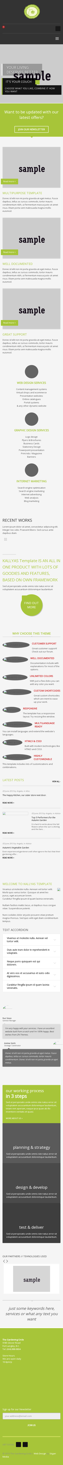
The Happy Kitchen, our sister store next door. (24, 795)
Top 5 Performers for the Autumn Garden (43, 819)
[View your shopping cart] (5, 29)
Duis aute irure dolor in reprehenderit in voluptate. (28, 951)
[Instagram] (25, 1444)
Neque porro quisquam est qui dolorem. (23, 963)
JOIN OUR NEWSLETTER (31, 129)
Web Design (40, 1453)
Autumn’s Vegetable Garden (16, 847)
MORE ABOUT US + (14, 1118)
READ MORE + (8, 803)
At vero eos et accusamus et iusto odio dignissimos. (28, 974)
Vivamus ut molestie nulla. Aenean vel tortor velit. (27, 939)
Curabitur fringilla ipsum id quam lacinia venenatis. (28, 986)
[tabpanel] (31, 73)
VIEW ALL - (56, 781)
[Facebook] (18, 1444)
